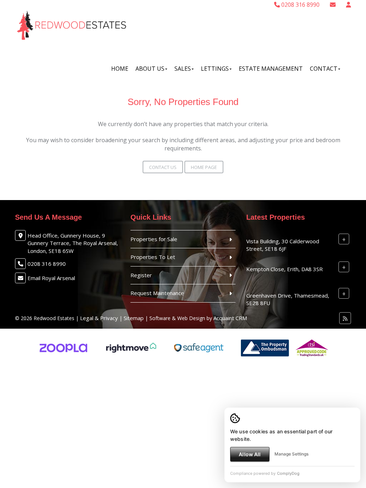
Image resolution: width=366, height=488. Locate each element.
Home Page (204, 167)
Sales (182, 69)
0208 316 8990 (300, 5)
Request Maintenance (157, 293)
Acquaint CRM (230, 318)
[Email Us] (333, 5)
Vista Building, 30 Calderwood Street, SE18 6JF (282, 245)
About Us (149, 69)
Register (141, 275)
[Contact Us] (348, 5)
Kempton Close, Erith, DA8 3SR (284, 269)
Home (119, 69)
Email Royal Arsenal (51, 278)
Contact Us (163, 167)
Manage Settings (291, 454)
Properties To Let (152, 256)
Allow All (250, 454)
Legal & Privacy (99, 318)
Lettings (215, 69)
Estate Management (271, 69)
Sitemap (134, 318)
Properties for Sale (153, 239)
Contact (323, 69)
